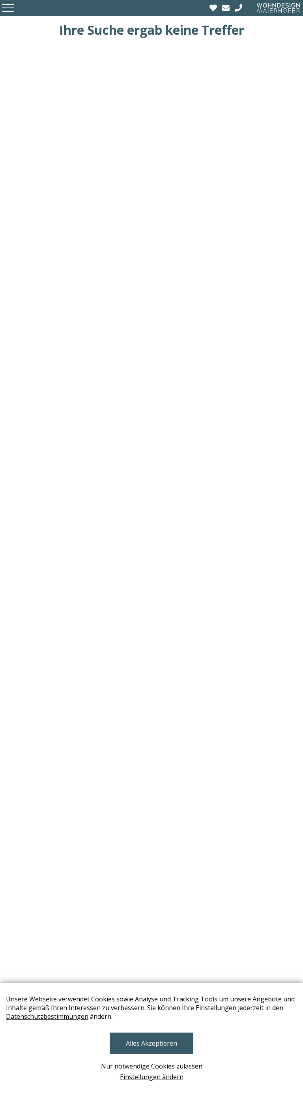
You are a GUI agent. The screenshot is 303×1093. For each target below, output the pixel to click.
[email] (227, 8)
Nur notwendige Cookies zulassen (151, 1066)
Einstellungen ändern (151, 1076)
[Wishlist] (214, 8)
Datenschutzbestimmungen (47, 1016)
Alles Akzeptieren (151, 1043)
